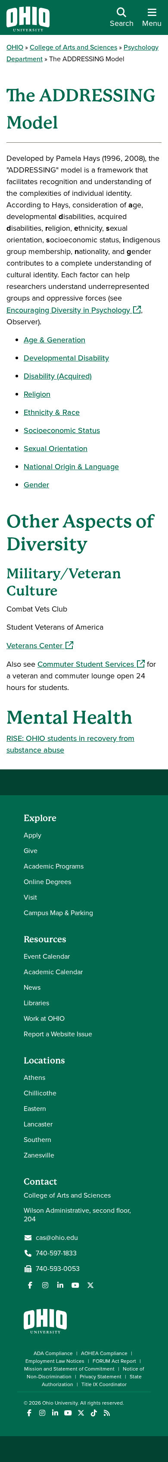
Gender (36, 484)
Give (30, 851)
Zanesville (39, 1155)
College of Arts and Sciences (73, 47)
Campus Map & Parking (58, 913)
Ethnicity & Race (52, 412)
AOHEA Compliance (104, 1353)
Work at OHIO (44, 1018)
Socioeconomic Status (62, 430)
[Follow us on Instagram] (45, 1285)
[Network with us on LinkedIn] (60, 1285)
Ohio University (60, 1403)
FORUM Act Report (114, 1361)
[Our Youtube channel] (75, 1285)
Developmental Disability (66, 358)
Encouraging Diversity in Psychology (73, 310)
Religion (37, 394)
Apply (32, 835)
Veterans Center (39, 645)
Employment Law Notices (54, 1361)
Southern (37, 1140)
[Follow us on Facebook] (30, 1285)
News (32, 987)
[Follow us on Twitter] (90, 1285)
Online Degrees (47, 882)
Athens (34, 1077)
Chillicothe (40, 1093)
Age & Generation (54, 339)
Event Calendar (47, 956)
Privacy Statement (100, 1376)
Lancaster (38, 1124)
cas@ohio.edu (57, 1237)
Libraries (36, 1003)
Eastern (35, 1109)
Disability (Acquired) (58, 376)
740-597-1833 (56, 1253)
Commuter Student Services (91, 664)
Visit (30, 897)
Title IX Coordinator (104, 1384)
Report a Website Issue (58, 1034)
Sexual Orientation (55, 448)
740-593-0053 (58, 1268)
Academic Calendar (53, 972)
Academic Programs (54, 866)
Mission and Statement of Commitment (69, 1369)
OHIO (14, 47)
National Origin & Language (71, 466)
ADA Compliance (53, 1353)
